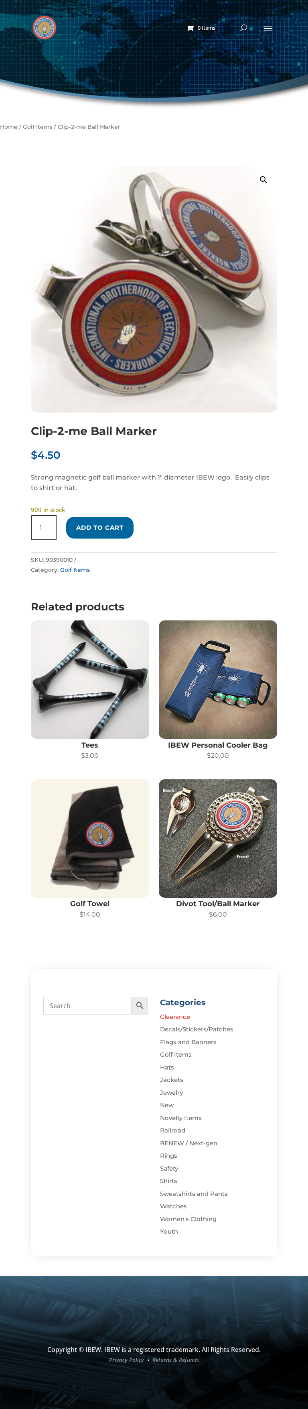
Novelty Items (181, 1118)
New (167, 1105)
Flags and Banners (188, 1042)
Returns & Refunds (175, 1360)
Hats (167, 1067)
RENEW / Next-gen (188, 1143)
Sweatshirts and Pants (194, 1194)
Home (9, 126)
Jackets (171, 1080)
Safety (169, 1168)
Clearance (175, 1017)
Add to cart (100, 527)
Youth (169, 1231)
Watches (173, 1206)
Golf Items (38, 126)
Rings (168, 1155)
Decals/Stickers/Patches (196, 1029)
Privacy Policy (126, 1360)
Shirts (168, 1181)
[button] (263, 180)
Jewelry (171, 1092)
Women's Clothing (188, 1219)
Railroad (172, 1130)
